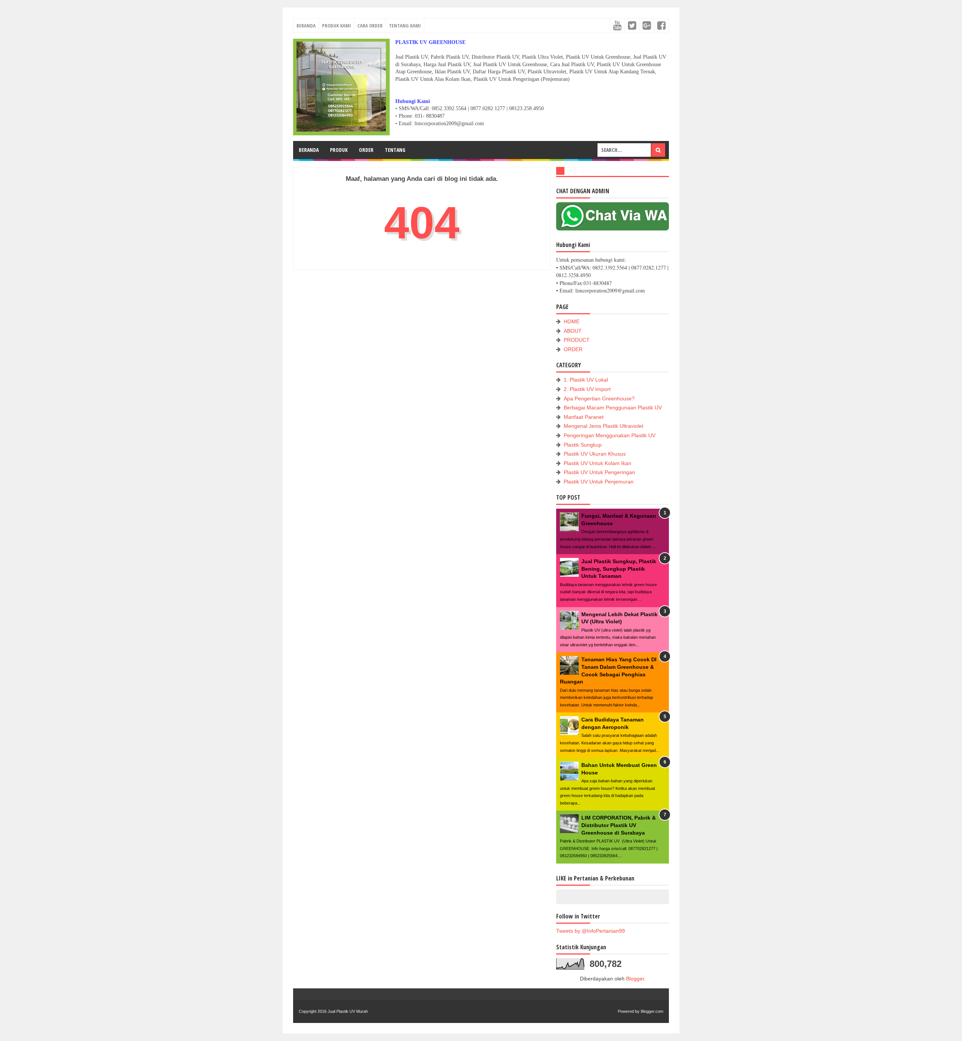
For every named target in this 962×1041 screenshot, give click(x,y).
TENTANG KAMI (405, 25)
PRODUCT (577, 340)
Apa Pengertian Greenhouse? (599, 398)
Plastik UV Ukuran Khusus (595, 454)
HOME (571, 321)
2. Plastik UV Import (587, 389)
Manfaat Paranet (584, 417)
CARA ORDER (370, 25)
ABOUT (573, 331)
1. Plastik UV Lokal (586, 380)
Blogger (635, 979)
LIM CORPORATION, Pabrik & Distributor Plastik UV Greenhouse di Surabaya (618, 825)
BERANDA (306, 25)
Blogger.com (652, 1011)
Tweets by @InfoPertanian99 (590, 931)
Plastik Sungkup (583, 445)
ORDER (366, 149)
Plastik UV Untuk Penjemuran (599, 482)
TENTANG (395, 149)
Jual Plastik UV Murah (348, 1011)
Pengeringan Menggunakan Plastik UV (609, 435)
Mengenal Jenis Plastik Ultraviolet (603, 426)
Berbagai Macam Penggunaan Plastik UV (613, 408)
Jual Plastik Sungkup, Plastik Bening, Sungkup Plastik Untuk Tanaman (618, 568)
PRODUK (339, 149)
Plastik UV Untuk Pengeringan (599, 472)
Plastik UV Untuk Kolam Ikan (597, 463)
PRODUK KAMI (336, 25)
